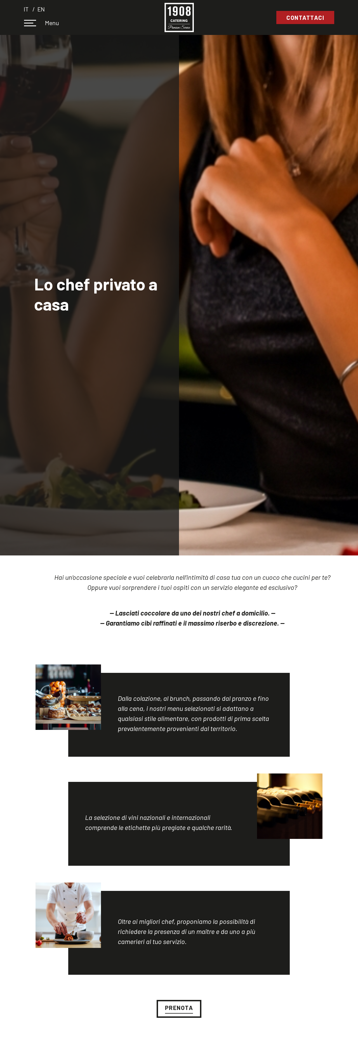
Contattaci (305, 17)
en (41, 9)
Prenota (179, 1007)
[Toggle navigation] (34, 23)
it (27, 9)
